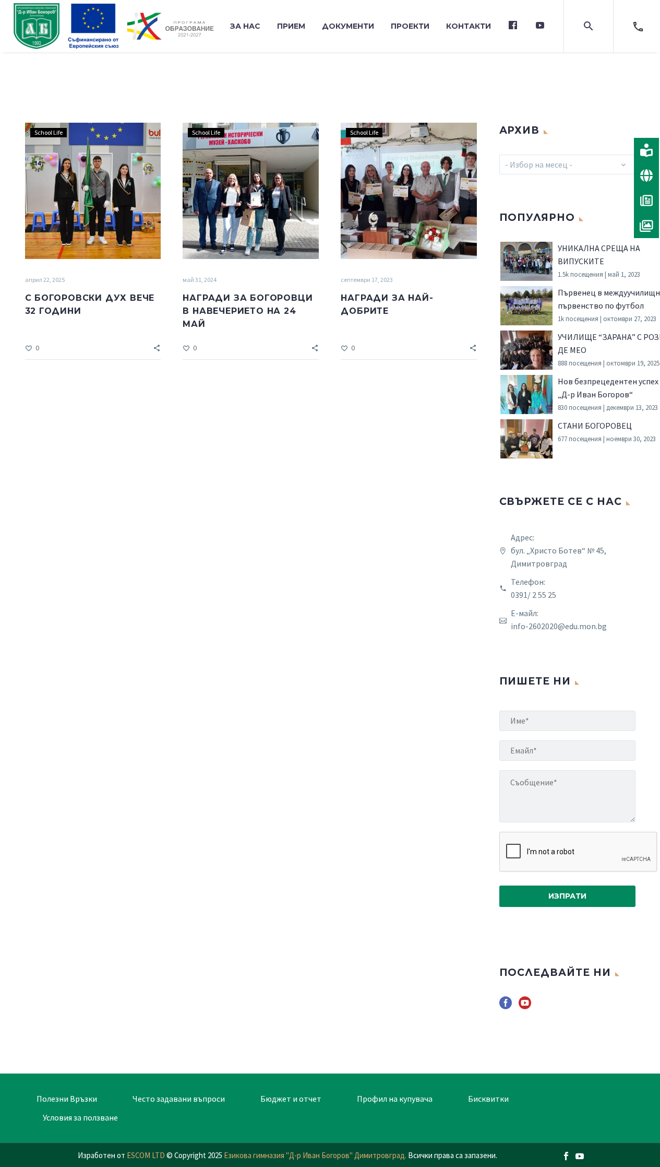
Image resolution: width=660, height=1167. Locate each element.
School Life (48, 132)
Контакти (468, 26)
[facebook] (505, 1006)
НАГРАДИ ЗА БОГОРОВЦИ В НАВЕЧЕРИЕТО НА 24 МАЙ (248, 311)
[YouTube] (579, 1156)
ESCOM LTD (146, 1155)
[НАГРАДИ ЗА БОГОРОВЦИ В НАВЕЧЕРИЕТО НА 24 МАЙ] (251, 191)
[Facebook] (566, 1156)
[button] (588, 26)
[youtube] (525, 1006)
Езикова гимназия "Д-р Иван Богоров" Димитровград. (316, 1155)
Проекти (410, 26)
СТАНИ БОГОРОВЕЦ (595, 425)
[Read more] (638, 26)
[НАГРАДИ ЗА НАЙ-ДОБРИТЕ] (409, 191)
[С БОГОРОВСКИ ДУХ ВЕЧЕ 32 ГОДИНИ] (93, 191)
